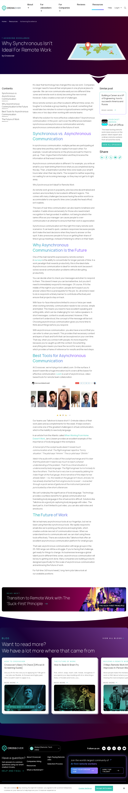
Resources (97, 4)
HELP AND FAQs (12, 770)
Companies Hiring (34, 761)
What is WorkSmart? (35, 770)
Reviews (81, 4)
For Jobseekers (46, 6)
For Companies (64, 6)
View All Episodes (112, 144)
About (30, 4)
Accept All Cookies (104, 788)
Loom (59, 374)
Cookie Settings (85, 788)
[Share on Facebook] (106, 157)
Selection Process (55, 764)
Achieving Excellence (16, 38)
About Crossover (34, 757)
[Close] (124, 788)
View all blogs (112, 638)
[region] (64, 788)
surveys (38, 260)
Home (4, 21)
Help (110, 8)
